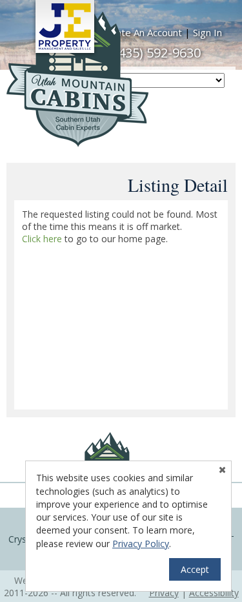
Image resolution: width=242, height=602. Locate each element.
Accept (195, 569)
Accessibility (214, 592)
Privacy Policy (140, 543)
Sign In (207, 32)
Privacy (164, 592)
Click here (42, 239)
